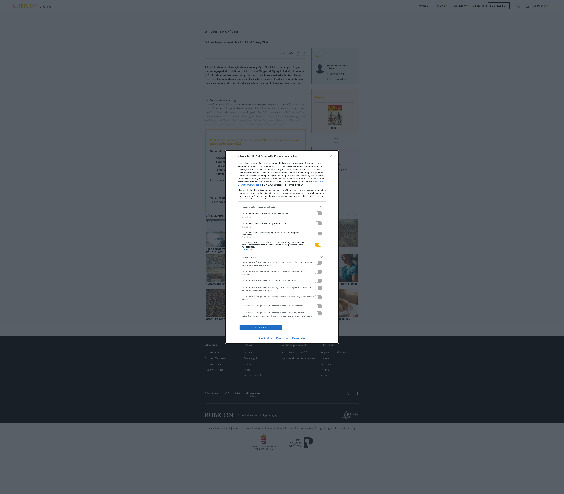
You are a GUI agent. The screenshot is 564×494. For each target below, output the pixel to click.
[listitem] (282, 206)
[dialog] (282, 247)
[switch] (318, 213)
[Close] (333, 156)
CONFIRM (260, 327)
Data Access (282, 338)
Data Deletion (265, 338)
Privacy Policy (298, 338)
